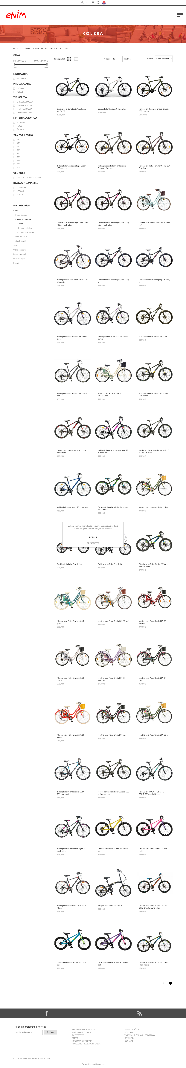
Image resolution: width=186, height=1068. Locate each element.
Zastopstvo (78, 1035)
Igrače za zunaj (19, 254)
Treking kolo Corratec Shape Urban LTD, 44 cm (71, 167)
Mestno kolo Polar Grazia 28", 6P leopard (70, 736)
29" (18, 168)
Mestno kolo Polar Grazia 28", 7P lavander (111, 679)
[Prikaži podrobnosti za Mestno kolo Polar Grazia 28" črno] (113, 712)
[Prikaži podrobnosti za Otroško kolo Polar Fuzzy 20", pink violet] (154, 826)
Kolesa (20, 224)
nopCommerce (98, 1064)
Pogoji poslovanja (81, 1032)
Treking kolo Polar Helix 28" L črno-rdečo (71, 907)
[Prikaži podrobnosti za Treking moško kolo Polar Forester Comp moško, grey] (113, 143)
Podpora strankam (82, 1041)
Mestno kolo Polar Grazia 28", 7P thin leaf (154, 224)
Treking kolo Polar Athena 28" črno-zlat (72, 395)
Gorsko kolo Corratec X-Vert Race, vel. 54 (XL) (71, 110)
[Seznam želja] (87, 2)
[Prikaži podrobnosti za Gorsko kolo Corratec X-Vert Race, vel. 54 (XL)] (72, 86)
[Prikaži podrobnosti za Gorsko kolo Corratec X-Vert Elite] (113, 86)
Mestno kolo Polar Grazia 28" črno (112, 735)
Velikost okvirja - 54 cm (29, 178)
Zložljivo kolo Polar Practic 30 (110, 564)
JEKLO (19, 126)
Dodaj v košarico (86, 77)
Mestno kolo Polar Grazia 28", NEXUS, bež (110, 395)
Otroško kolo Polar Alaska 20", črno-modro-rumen (154, 565)
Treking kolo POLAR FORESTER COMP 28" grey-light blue (152, 793)
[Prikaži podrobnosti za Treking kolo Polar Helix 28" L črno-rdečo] (72, 882)
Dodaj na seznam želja (86, 86)
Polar (20, 195)
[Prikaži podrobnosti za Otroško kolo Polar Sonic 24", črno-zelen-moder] (154, 939)
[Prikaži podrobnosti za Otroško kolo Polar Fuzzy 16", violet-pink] (113, 939)
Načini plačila (131, 1030)
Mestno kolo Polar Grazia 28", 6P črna (152, 679)
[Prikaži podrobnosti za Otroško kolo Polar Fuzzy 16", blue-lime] (72, 939)
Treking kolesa (24, 113)
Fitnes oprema (21, 215)
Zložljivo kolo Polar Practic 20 (69, 564)
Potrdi (93, 537)
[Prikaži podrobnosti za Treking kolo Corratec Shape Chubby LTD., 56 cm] (154, 86)
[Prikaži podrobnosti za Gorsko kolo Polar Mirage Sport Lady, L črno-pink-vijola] (113, 200)
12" (18, 139)
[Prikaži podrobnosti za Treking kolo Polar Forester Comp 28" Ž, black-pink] (113, 427)
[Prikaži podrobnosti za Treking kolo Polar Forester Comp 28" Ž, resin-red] (154, 143)
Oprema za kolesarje (25, 232)
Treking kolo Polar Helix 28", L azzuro (72, 507)
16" (18, 147)
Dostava (128, 1032)
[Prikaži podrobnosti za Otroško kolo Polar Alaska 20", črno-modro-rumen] (154, 541)
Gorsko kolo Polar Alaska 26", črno (153, 337)
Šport (28, 48)
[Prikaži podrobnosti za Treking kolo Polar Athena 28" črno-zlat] (72, 370)
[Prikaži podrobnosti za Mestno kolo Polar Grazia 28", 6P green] (72, 598)
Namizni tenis (21, 237)
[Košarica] (82, 2)
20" (18, 150)
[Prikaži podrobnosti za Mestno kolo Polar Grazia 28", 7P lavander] (113, 655)
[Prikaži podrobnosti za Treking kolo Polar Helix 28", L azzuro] (72, 484)
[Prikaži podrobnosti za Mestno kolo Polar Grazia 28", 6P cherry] (72, 655)
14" (18, 143)
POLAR (20, 92)
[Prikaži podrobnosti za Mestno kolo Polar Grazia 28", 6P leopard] (72, 712)
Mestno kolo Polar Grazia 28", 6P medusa (152, 622)
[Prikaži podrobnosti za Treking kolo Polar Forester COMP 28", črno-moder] (72, 769)
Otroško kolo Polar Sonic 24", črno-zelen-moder (153, 964)
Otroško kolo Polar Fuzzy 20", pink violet (153, 850)
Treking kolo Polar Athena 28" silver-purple (113, 338)
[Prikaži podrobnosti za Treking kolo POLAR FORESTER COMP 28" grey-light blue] (154, 769)
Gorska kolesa (24, 105)
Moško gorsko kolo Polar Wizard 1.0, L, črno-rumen (113, 793)
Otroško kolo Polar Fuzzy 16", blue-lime (71, 964)
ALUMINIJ (21, 122)
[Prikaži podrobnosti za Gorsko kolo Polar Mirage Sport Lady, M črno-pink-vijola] (72, 200)
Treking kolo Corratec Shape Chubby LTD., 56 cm (154, 110)
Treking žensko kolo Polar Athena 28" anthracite (72, 281)
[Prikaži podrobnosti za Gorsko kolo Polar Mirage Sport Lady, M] (154, 257)
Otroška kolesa (25, 102)
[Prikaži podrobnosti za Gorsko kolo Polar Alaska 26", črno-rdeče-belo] (72, 427)
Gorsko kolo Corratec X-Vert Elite (112, 109)
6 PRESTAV (21, 79)
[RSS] (139, 1013)
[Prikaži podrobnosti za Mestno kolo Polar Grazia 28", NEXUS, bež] (113, 370)
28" (18, 164)
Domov (17, 48)
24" (18, 154)
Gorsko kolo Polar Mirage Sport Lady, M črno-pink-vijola (72, 224)
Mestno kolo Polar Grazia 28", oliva (153, 507)
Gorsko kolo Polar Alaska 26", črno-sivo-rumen (153, 395)
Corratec (22, 188)
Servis (75, 1038)
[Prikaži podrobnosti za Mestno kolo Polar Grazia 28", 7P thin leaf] (154, 200)
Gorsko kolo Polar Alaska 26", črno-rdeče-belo (71, 452)
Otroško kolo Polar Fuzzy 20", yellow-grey (113, 850)
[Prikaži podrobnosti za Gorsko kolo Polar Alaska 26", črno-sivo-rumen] (154, 370)
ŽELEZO (20, 130)
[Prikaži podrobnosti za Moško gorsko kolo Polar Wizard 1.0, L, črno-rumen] (113, 769)
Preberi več (93, 543)
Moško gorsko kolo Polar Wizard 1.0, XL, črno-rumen (154, 452)
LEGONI (20, 88)
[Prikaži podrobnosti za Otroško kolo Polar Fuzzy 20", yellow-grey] (113, 826)
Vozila (15, 246)
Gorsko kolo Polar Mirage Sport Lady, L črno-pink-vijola (113, 224)
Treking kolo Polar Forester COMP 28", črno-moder (71, 793)
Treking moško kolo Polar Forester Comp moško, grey (112, 167)
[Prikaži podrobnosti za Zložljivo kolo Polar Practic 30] (113, 882)
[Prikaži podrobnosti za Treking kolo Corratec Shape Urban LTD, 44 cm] (72, 143)
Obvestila (129, 1038)
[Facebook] (46, 1013)
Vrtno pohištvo (19, 250)
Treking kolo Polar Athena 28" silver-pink (72, 338)
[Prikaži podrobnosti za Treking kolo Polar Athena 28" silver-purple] (113, 313)
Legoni (20, 191)
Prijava (50, 1032)
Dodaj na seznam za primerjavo (86, 95)
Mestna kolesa (24, 109)
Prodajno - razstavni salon (86, 1044)
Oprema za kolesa (24, 228)
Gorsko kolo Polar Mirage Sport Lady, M (154, 281)
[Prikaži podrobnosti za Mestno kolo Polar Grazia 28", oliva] (154, 484)
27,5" (19, 161)
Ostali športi (20, 241)
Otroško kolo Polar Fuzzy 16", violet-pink (113, 964)
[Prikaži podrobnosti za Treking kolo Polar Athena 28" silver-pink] (72, 313)
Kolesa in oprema (46, 48)
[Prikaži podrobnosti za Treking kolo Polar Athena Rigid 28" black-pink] (72, 826)
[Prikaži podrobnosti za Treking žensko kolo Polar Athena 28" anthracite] (72, 257)
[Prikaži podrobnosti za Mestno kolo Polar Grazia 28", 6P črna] (154, 655)
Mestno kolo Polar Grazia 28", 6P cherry (70, 679)
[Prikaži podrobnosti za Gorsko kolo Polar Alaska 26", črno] (154, 313)
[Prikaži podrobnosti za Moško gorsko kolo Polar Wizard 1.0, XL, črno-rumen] (154, 427)
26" (18, 157)
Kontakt (128, 1041)
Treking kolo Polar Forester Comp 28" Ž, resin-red (154, 167)
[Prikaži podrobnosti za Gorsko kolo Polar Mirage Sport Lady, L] (113, 257)
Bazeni (16, 263)
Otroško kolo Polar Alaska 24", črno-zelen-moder (113, 508)
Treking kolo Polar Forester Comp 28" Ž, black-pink (113, 452)
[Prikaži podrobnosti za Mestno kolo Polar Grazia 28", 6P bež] (113, 598)
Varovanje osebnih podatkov (139, 1035)
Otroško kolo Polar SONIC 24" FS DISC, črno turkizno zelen (153, 907)
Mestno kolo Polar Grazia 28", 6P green (70, 622)
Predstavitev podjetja (83, 1030)
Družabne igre (19, 259)
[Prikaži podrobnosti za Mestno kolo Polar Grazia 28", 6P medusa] (154, 598)
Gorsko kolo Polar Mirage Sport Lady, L (113, 281)
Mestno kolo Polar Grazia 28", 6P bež (113, 621)
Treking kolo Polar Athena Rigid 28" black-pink (71, 850)
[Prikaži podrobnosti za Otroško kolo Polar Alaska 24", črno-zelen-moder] (113, 484)
